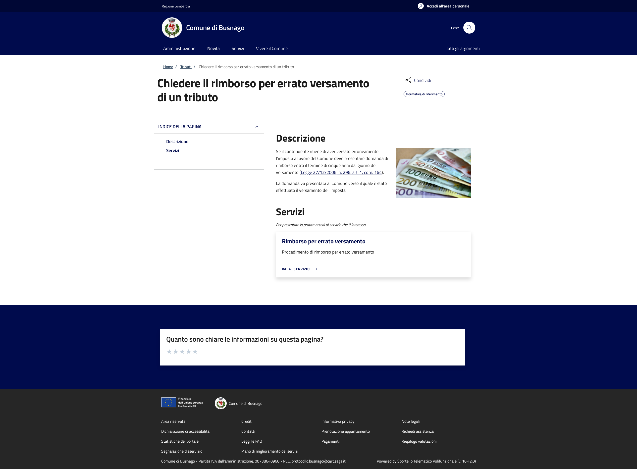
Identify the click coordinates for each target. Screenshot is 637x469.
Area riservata (173, 421)
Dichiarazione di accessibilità (185, 431)
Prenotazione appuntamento (345, 431)
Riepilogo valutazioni (419, 441)
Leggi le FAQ (251, 441)
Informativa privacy (337, 421)
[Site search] (469, 28)
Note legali (411, 421)
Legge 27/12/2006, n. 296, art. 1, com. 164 (341, 172)
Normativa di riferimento (424, 93)
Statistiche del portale (180, 441)
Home (168, 67)
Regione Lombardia (176, 6)
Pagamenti (330, 441)
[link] (301, 268)
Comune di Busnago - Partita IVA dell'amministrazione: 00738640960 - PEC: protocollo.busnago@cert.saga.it (253, 461)
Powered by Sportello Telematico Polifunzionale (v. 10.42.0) (426, 461)
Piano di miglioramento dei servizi (269, 451)
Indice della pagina (180, 126)
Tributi (186, 67)
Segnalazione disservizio (181, 451)
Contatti (248, 431)
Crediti (247, 421)
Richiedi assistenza (418, 431)
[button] (443, 6)
